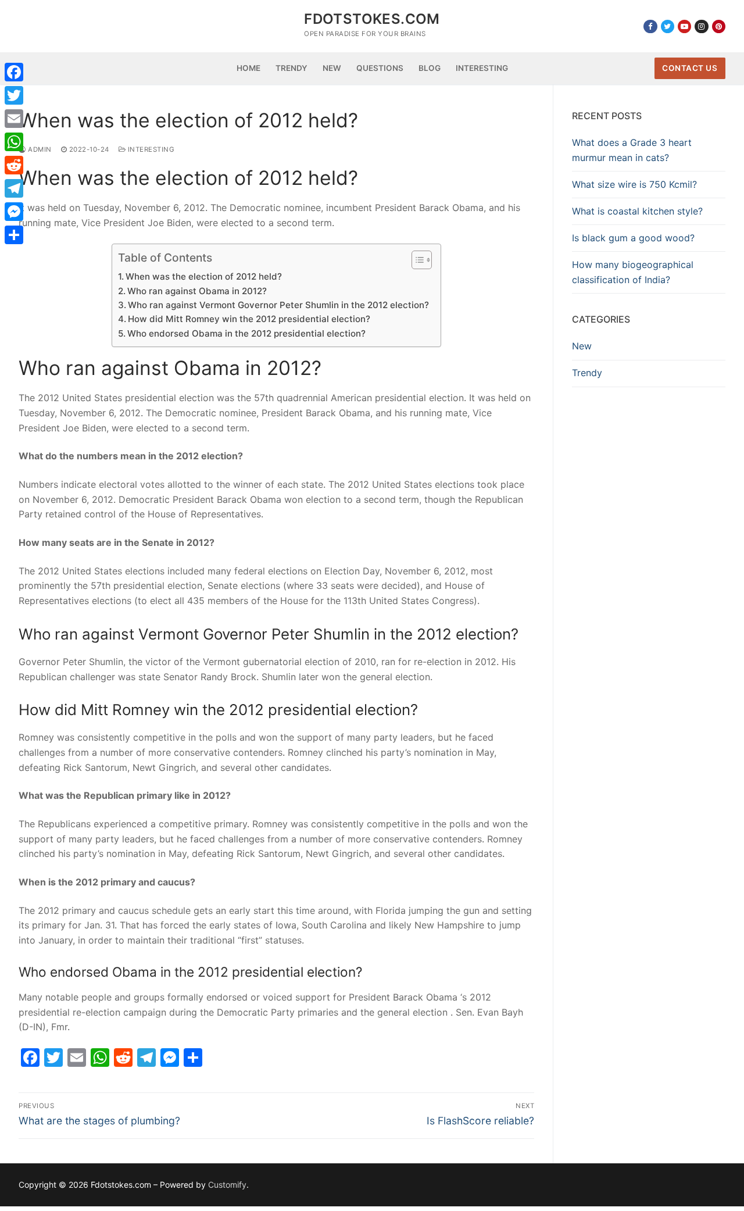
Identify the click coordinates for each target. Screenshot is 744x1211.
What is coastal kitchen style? (637, 211)
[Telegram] (14, 188)
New (582, 346)
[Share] (14, 235)
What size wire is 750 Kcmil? (634, 184)
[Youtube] (684, 26)
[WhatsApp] (14, 141)
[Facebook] (650, 26)
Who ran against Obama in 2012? (197, 291)
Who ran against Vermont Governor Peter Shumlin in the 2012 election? (278, 304)
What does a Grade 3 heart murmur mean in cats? (632, 150)
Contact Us (689, 68)
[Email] (14, 118)
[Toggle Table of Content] (416, 260)
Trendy (587, 372)
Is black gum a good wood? (633, 238)
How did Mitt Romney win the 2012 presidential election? (249, 318)
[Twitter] (667, 26)
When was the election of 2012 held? (204, 276)
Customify (227, 1184)
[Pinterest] (718, 26)
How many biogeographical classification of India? (632, 272)
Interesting (150, 149)
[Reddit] (14, 165)
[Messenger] (14, 211)
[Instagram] (701, 26)
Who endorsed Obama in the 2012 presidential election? (246, 333)
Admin (39, 149)
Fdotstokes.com (372, 18)
